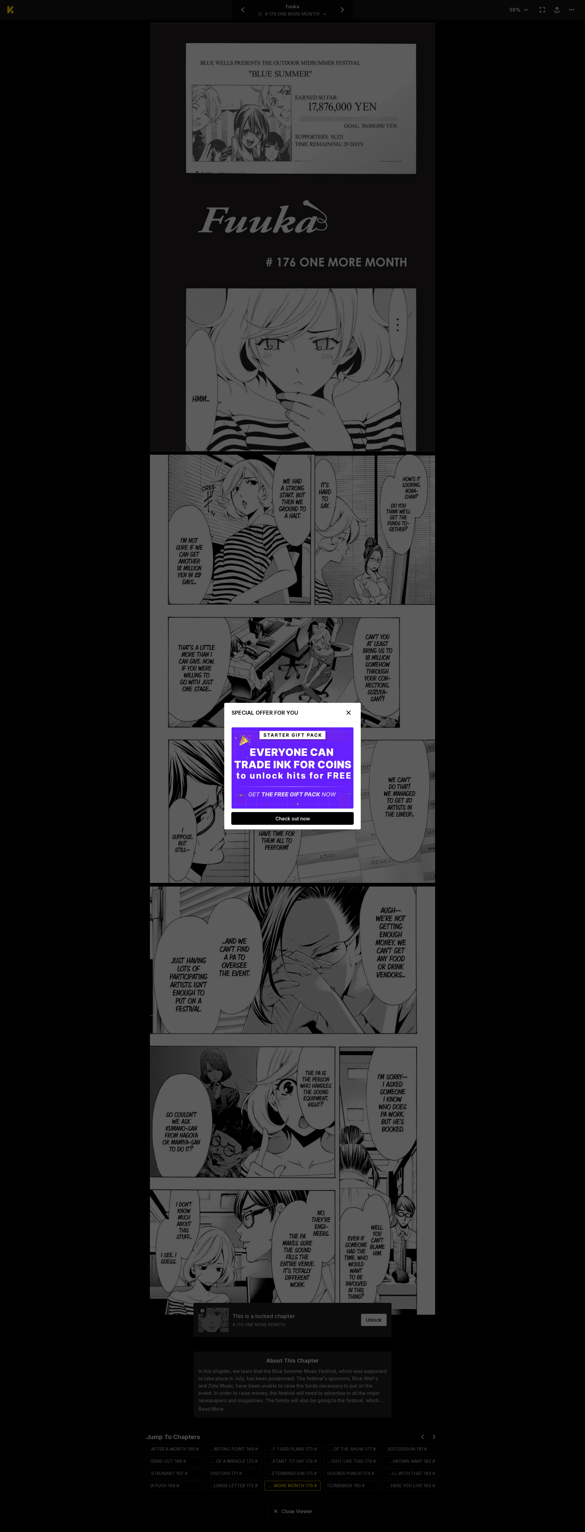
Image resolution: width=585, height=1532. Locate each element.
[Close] (348, 712)
